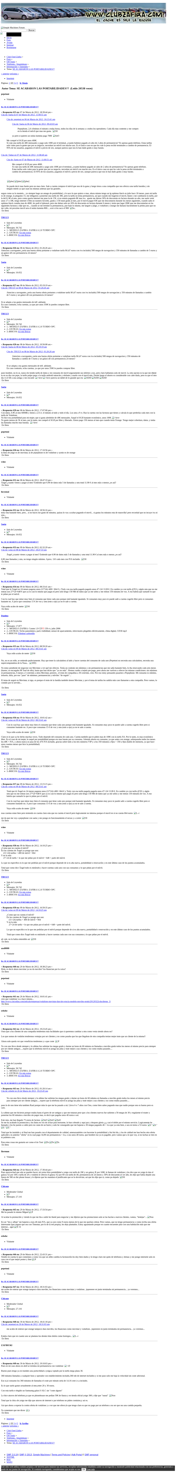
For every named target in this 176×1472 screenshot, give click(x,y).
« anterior (5, 74)
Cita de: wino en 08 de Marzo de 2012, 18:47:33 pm (24, 550)
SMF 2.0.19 (12, 1455)
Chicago (5, 1186)
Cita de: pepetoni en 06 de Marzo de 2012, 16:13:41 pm (31, 119)
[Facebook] (0, 21)
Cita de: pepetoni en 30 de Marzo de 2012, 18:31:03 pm (25, 1324)
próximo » (14, 74)
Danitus (4, 616)
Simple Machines (41, 1455)
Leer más (91, 1469)
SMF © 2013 (26, 1455)
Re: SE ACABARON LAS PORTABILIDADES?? (20, 107)
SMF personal (91, 1455)
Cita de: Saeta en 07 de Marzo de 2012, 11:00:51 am (24, 115)
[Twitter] (0, 15)
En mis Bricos (24, 235)
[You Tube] (0, 27)
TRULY (5, 217)
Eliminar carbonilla (26, 633)
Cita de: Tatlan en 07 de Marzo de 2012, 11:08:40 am (24, 155)
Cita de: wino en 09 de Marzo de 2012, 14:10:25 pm (24, 910)
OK (83, 1469)
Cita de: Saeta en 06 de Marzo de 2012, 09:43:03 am (35, 124)
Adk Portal (77, 1455)
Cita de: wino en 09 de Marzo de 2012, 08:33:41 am (23, 649)
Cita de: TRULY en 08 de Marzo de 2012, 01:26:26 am (25, 288)
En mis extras (25, 232)
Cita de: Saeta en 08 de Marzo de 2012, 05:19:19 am (24, 347)
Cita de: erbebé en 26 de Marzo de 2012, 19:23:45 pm (24, 1091)
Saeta (3, 262)
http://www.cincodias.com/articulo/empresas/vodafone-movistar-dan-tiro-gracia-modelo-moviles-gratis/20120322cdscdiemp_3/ (56, 1001)
